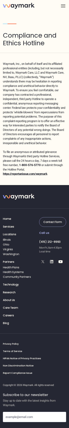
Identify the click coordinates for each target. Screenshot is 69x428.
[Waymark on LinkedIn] (51, 261)
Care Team (10, 307)
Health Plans (11, 267)
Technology (11, 284)
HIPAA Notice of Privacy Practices (22, 358)
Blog (6, 323)
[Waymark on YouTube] (60, 261)
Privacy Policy (11, 343)
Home (7, 219)
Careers (8, 315)
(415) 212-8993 (49, 242)
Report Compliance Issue (17, 373)
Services (8, 226)
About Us (9, 300)
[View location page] (18, 240)
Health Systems (13, 272)
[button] (63, 6)
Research (9, 292)
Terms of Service (12, 351)
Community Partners (17, 277)
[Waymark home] (18, 6)
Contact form (52, 222)
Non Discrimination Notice (18, 365)
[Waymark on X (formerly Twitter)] (43, 261)
